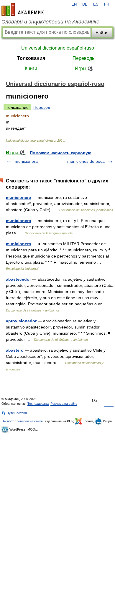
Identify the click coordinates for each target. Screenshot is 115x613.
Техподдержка (38, 403)
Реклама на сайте (63, 403)
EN (74, 4)
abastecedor (18, 279)
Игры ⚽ (84, 68)
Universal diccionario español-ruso (57, 47)
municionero (18, 197)
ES (95, 4)
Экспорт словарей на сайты (22, 421)
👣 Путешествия (14, 413)
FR (106, 4)
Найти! (102, 32)
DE (85, 4)
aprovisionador (21, 321)
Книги (31, 68)
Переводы (84, 58)
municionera (26, 161)
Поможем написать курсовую (60, 152)
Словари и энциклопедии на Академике (50, 22)
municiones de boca (86, 161)
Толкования (31, 58)
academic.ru (22, 9)
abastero (15, 350)
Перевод (41, 107)
